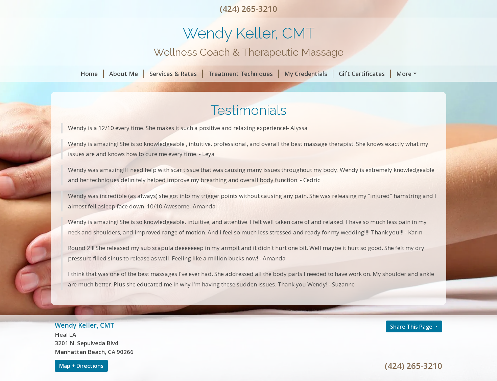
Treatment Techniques (240, 74)
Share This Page (412, 326)
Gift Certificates (362, 74)
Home (89, 74)
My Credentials (305, 74)
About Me (123, 74)
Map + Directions (81, 366)
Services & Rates (173, 74)
